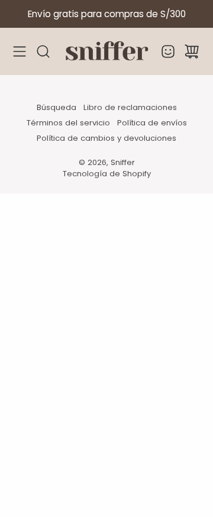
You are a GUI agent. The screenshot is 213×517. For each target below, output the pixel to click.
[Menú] (19, 52)
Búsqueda (56, 107)
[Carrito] (191, 51)
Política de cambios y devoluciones (106, 138)
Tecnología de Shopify (107, 173)
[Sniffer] (106, 51)
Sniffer (123, 162)
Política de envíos (152, 122)
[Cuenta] (168, 51)
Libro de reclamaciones (130, 107)
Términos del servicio (68, 122)
